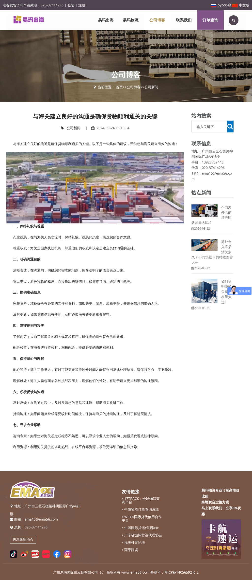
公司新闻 (151, 87)
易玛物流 (131, 20)
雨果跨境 (131, 550)
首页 (119, 87)
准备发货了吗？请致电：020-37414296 (33, 5)
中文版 (244, 5)
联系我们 (184, 20)
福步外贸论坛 (134, 542)
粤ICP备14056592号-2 (181, 572)
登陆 (70, 5)
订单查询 (210, 20)
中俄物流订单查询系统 (141, 509)
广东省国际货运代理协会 (143, 535)
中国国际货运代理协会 (141, 527)
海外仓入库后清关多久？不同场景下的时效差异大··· (212, 252)
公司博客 (157, 20)
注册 (81, 5)
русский (224, 5)
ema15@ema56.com (41, 519)
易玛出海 (106, 20)
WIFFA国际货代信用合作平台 (142, 518)
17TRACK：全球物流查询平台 (141, 500)
